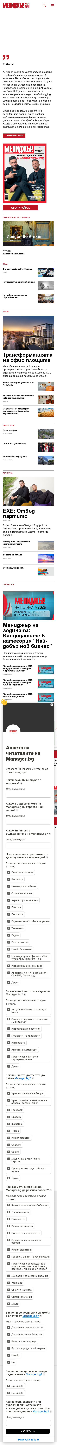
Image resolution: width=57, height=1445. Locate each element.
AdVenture (7, 473)
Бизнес (6, 312)
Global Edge (8, 425)
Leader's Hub (8, 584)
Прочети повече (14, 135)
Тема (5, 264)
